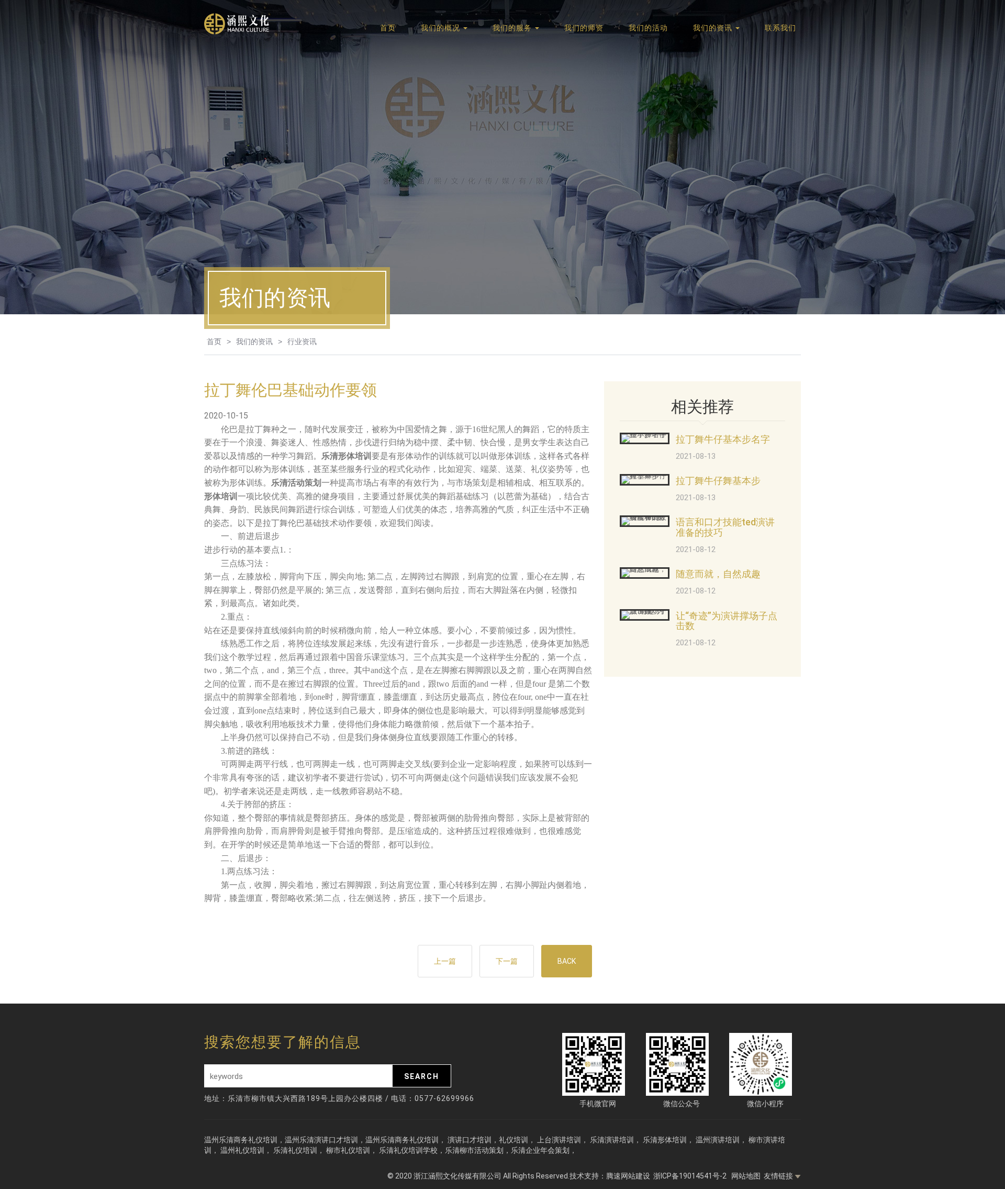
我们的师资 (584, 28)
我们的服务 (513, 28)
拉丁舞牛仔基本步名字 (723, 439)
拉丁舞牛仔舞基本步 (718, 480)
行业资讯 (302, 341)
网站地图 (746, 1176)
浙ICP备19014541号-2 (690, 1176)
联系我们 (780, 28)
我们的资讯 (713, 28)
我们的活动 (648, 28)
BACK (566, 961)
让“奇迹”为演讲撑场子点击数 (726, 621)
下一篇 (507, 961)
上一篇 (445, 961)
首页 (388, 28)
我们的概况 (441, 28)
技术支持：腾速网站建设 (610, 1176)
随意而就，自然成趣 (718, 573)
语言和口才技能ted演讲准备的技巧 (725, 527)
